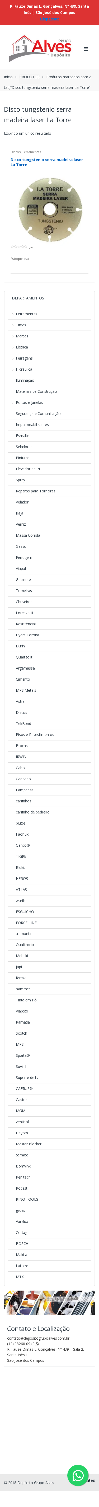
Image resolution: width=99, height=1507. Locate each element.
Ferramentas (31, 152)
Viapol (21, 568)
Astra (20, 701)
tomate (22, 1154)
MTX (20, 1276)
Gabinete (23, 579)
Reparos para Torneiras (35, 490)
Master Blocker (28, 1143)
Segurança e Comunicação (38, 413)
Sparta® (23, 1055)
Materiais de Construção (36, 391)
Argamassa (25, 668)
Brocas (22, 745)
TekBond (23, 723)
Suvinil (21, 1066)
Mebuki (22, 955)
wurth (20, 900)
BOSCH (22, 1243)
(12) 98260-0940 (21, 1343)
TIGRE (21, 856)
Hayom (22, 1132)
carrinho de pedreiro (33, 812)
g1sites (88, 1480)
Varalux (22, 1221)
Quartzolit (24, 657)
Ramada (23, 1022)
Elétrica (22, 347)
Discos (16, 152)
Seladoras (24, 446)
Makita (21, 1254)
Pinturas (23, 457)
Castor (21, 1099)
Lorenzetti (24, 612)
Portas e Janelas (29, 402)
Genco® (23, 845)
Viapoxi (22, 1011)
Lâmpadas (25, 789)
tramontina (25, 933)
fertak (21, 977)
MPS (20, 1044)
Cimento (23, 679)
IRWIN (21, 756)
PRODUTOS (29, 76)
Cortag (21, 1232)
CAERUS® (24, 1088)
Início (8, 76)
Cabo (20, 767)
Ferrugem (24, 557)
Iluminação (25, 380)
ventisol (22, 1121)
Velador (22, 502)
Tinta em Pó (26, 999)
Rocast (21, 1188)
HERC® (22, 878)
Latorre (22, 1265)
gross (20, 1210)
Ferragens (24, 358)
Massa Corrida (28, 535)
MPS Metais (26, 690)
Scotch (21, 1033)
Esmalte (22, 435)
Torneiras (24, 590)
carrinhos (23, 800)
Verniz (21, 524)
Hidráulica (24, 369)
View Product (83, 267)
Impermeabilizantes (32, 424)
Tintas (21, 324)
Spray (20, 479)
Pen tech (23, 1177)
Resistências (26, 623)
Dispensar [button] (49, 18)
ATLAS (21, 889)
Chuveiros (24, 601)
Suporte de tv (27, 1077)
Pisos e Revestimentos (35, 734)
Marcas (22, 335)
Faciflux (22, 834)
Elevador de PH (28, 468)
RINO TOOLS (27, 1199)
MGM (20, 1110)
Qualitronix (25, 944)
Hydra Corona (27, 634)
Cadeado (23, 778)
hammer (23, 988)
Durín (20, 645)
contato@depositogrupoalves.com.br (38, 1338)
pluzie (20, 823)
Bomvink (23, 1166)
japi (19, 966)
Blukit (20, 867)
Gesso (21, 546)
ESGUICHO (25, 911)
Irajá (19, 513)
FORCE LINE (26, 922)
